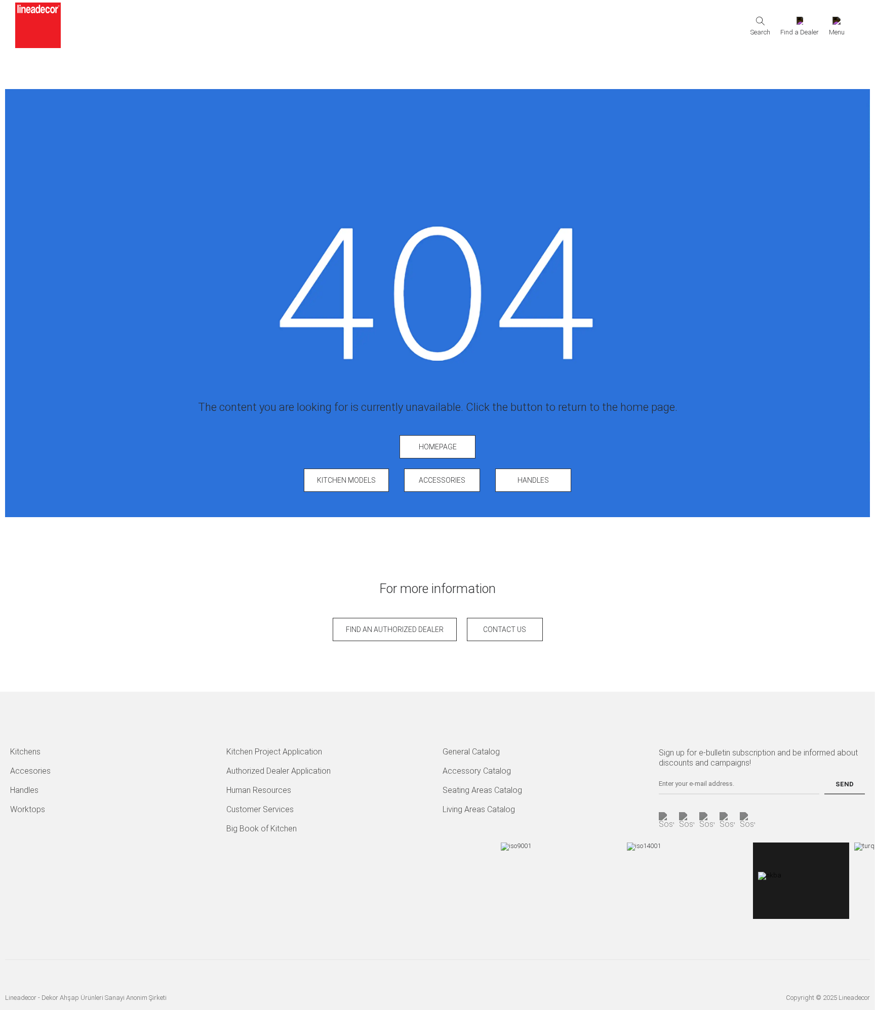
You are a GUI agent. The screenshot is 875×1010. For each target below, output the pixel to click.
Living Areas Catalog (479, 809)
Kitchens (25, 751)
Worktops (27, 809)
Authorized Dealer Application (278, 771)
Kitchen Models (346, 480)
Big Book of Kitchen (261, 828)
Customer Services (260, 809)
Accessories (442, 480)
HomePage (438, 447)
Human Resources (258, 790)
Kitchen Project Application (274, 751)
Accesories (30, 771)
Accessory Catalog (477, 771)
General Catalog (471, 751)
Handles (533, 480)
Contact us (504, 629)
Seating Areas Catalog (482, 790)
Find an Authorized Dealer (395, 629)
